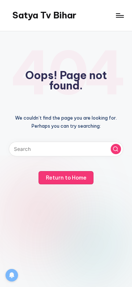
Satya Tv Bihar (44, 15)
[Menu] (119, 15)
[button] (116, 149)
